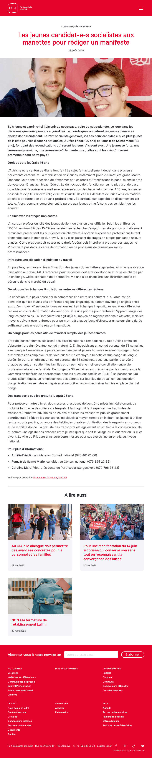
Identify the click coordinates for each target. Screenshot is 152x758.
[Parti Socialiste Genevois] (20, 8)
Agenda (107, 708)
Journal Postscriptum (19, 686)
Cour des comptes (113, 690)
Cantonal (107, 677)
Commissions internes (20, 721)
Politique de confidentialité (117, 725)
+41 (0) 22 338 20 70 (84, 745)
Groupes (12, 716)
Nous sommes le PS (18, 708)
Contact (12, 734)
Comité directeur (17, 712)
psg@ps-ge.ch (104, 745)
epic (132, 750)
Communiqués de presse (76, 26)
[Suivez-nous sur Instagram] (124, 745)
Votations (13, 672)
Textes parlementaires (115, 712)
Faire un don (61, 712)
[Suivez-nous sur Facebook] (116, 745)
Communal (108, 681)
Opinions (12, 694)
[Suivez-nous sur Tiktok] (133, 745)
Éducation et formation (45, 477)
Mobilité (62, 477)
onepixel (140, 750)
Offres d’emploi (111, 721)
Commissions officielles (115, 686)
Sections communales (20, 725)
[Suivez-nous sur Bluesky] (142, 745)
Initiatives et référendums (22, 677)
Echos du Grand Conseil (20, 690)
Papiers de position (113, 716)
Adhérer (59, 708)
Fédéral (107, 672)
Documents (14, 729)
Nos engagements (66, 668)
